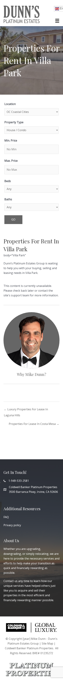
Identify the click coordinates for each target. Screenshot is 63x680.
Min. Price (10, 140)
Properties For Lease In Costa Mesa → (34, 424)
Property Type (13, 122)
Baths (8, 199)
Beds (7, 181)
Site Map (47, 643)
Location (10, 104)
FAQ (6, 517)
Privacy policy (12, 525)
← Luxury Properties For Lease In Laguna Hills (26, 410)
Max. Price (11, 161)
